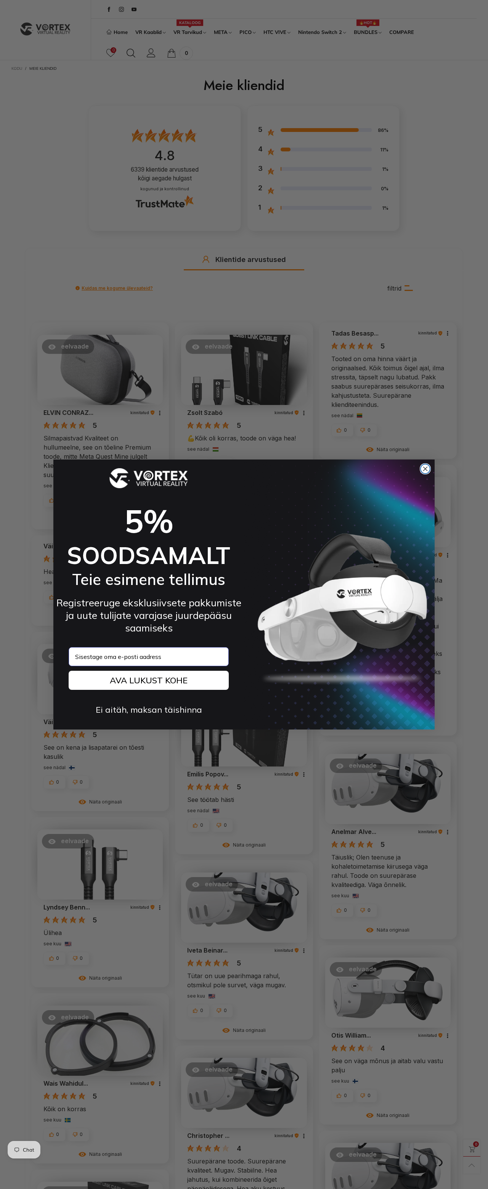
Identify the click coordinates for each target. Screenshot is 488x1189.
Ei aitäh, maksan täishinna (149, 709)
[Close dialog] (425, 469)
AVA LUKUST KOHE (149, 680)
